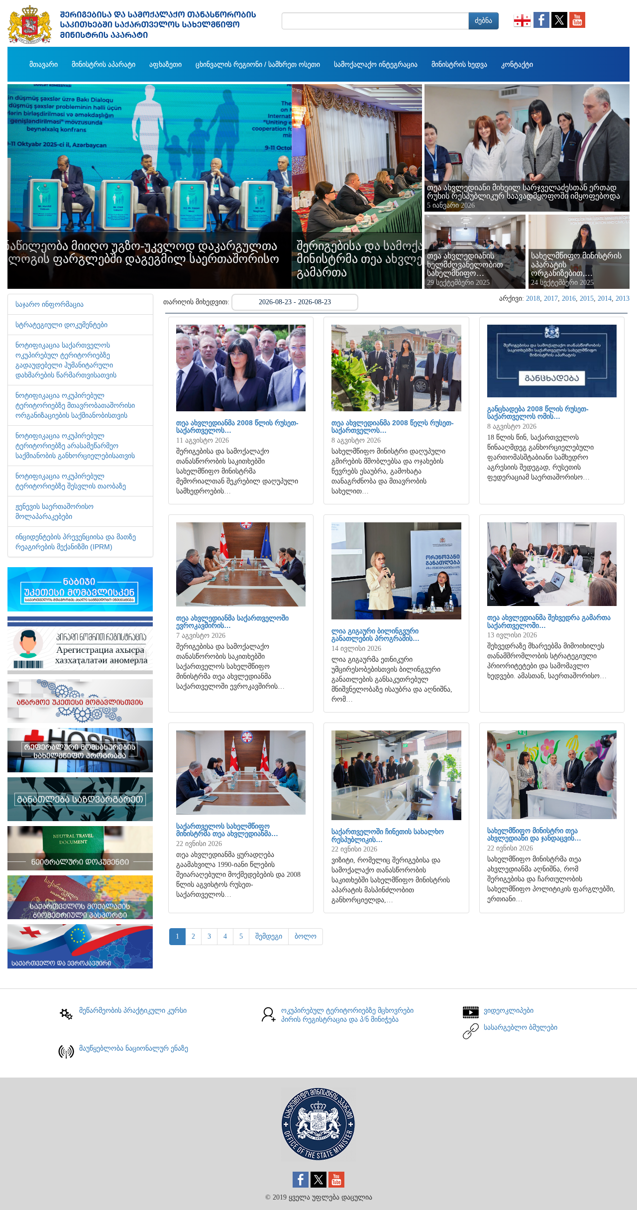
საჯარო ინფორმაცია (49, 304)
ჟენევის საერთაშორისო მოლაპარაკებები (54, 511)
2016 (569, 298)
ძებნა (483, 20)
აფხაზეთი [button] (165, 64)
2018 (533, 298)
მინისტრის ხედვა (459, 64)
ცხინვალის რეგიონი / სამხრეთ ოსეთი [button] (258, 64)
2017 (551, 298)
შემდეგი (268, 936)
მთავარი (43, 64)
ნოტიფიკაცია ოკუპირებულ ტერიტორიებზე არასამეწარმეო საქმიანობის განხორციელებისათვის (75, 446)
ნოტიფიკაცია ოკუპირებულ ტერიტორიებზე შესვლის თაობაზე (70, 481)
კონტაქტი (517, 64)
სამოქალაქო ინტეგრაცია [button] (376, 64)
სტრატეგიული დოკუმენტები (61, 325)
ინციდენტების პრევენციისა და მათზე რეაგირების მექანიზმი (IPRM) (75, 542)
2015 (587, 298)
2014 (605, 298)
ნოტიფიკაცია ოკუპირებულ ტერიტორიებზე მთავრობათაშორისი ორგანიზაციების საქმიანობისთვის (75, 405)
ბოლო (306, 936)
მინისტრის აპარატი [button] (103, 64)
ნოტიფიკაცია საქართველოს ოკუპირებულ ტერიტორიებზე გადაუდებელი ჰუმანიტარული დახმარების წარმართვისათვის (65, 360)
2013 (623, 298)
